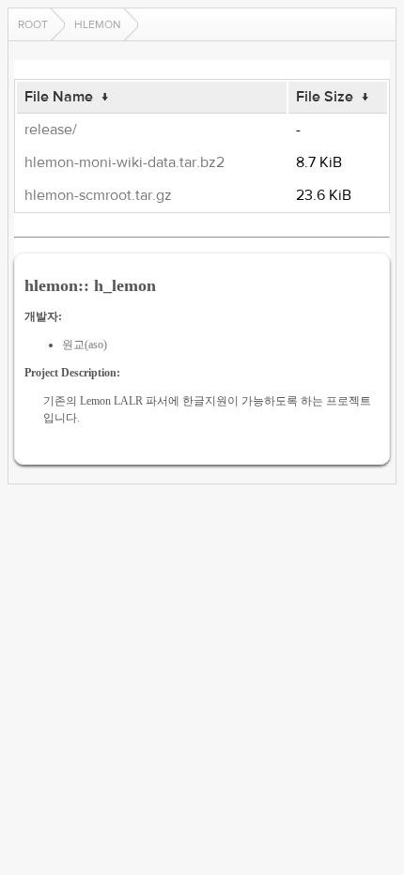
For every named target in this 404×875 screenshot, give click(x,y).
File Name (58, 96)
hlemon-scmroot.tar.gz (98, 195)
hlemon (97, 24)
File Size (324, 96)
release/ (50, 129)
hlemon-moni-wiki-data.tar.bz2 (124, 162)
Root (33, 24)
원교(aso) (84, 344)
